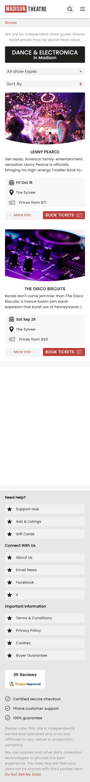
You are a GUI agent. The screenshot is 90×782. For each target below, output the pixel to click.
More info (22, 214)
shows (11, 22)
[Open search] (70, 9)
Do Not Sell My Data (23, 774)
